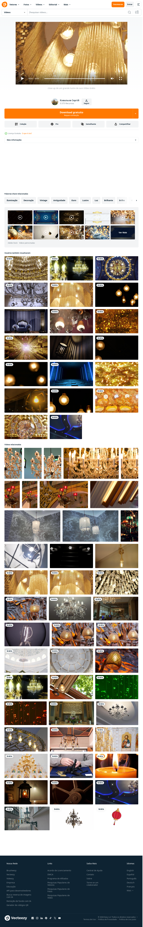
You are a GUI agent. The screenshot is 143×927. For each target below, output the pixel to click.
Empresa (10, 882)
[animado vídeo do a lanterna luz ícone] (117, 818)
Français (129, 886)
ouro (73, 200)
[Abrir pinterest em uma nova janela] (46, 918)
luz (96, 200)
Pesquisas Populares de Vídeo (58, 896)
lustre (85, 200)
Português (130, 878)
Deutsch (129, 882)
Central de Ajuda (93, 870)
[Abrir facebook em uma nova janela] (33, 918)
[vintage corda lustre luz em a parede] (26, 739)
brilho (122, 200)
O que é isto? (27, 133)
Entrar (127, 4)
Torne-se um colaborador (91, 883)
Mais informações (14, 140)
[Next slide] (131, 200)
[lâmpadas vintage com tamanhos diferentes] (116, 348)
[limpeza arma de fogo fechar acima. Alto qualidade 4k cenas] (71, 766)
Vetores (13, 4)
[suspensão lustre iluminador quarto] (129, 526)
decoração (29, 200)
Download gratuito (70, 113)
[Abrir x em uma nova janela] (55, 918)
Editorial (53, 4)
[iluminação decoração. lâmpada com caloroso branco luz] (71, 687)
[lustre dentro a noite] (116, 792)
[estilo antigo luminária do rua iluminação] (27, 818)
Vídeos (39, 4)
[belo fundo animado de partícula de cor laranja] (116, 321)
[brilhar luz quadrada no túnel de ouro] (26, 348)
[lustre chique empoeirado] (26, 268)
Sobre (88, 878)
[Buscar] (127, 12)
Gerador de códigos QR (17, 905)
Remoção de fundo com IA (18, 901)
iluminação (12, 200)
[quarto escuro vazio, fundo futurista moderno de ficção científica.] (71, 374)
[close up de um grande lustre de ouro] (26, 582)
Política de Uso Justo (125, 919)
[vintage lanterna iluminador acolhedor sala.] (26, 792)
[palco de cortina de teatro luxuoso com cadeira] (26, 321)
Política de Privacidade (105, 919)
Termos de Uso (87, 919)
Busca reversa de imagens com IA (18, 895)
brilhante (108, 200)
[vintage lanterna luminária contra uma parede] (25, 608)
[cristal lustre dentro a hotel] (117, 713)
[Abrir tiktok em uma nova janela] (50, 918)
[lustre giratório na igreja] (116, 268)
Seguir (85, 103)
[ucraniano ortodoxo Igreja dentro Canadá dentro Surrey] (13, 463)
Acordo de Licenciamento (58, 870)
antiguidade (59, 200)
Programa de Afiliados (57, 878)
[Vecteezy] (4, 4)
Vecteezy (10, 874)
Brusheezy (11, 870)
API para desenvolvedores (18, 890)
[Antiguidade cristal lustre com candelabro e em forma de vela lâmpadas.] (70, 608)
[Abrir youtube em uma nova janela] (59, 918)
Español (128, 874)
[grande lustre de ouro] (71, 295)
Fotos (26, 4)
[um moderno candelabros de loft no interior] (71, 321)
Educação (10, 886)
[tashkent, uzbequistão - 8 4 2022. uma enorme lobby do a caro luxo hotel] (115, 608)
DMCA (49, 874)
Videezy (9, 878)
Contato (88, 874)
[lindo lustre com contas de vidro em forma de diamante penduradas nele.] (26, 295)
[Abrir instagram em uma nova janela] (37, 918)
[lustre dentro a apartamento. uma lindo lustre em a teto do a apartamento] (66, 427)
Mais (66, 4)
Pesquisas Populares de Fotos (58, 890)
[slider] (73, 78)
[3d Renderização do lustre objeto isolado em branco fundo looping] (73, 818)
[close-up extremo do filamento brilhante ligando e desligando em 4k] (27, 634)
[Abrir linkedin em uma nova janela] (41, 918)
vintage (43, 200)
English (128, 870)
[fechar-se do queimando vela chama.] (116, 766)
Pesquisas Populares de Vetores (58, 883)
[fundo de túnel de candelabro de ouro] (71, 268)
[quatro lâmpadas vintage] (26, 374)
